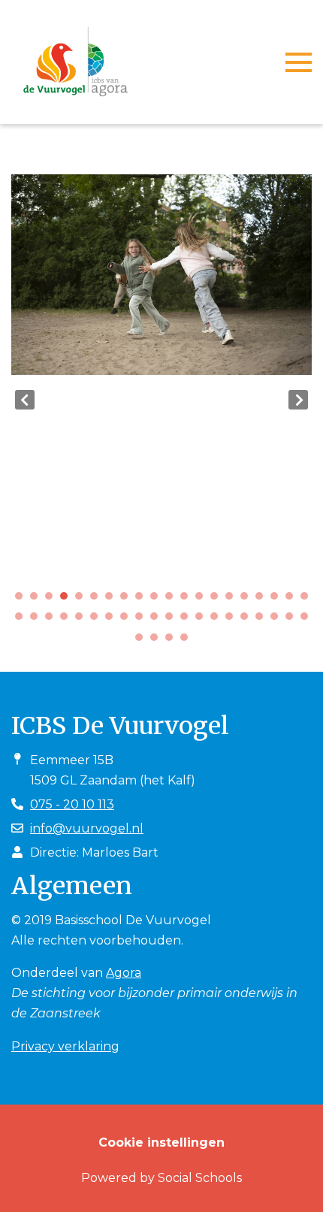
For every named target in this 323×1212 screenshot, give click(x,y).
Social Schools (200, 1178)
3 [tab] (52, 599)
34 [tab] (217, 619)
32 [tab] (187, 619)
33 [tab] (202, 619)
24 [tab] (67, 619)
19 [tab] (292, 599)
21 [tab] (22, 619)
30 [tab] (157, 619)
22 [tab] (37, 619)
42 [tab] (157, 640)
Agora (123, 973)
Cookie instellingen (161, 1142)
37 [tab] (262, 619)
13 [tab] (202, 599)
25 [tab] (82, 619)
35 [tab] (232, 619)
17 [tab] (262, 599)
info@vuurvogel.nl (86, 828)
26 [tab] (97, 619)
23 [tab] (52, 619)
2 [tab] (37, 599)
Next (298, 400)
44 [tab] (187, 640)
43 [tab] (172, 640)
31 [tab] (172, 619)
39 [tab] (292, 619)
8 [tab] (127, 599)
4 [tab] (67, 599)
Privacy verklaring (65, 1046)
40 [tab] (307, 619)
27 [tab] (112, 619)
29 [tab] (142, 619)
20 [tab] (307, 599)
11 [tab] (172, 599)
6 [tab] (97, 599)
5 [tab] (82, 599)
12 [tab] (187, 599)
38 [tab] (277, 619)
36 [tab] (247, 619)
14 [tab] (217, 599)
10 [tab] (157, 599)
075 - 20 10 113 (72, 804)
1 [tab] (22, 599)
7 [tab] (112, 599)
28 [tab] (127, 619)
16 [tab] (247, 599)
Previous (25, 400)
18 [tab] (277, 599)
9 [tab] (142, 599)
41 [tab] (142, 640)
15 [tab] (232, 599)
